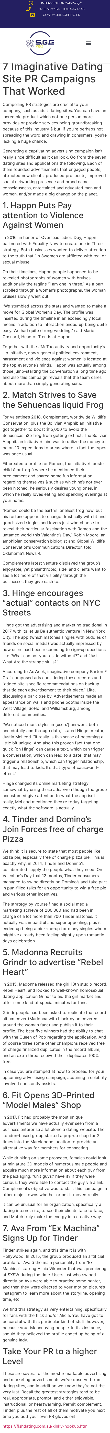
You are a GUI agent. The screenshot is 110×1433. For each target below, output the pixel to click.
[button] (88, 43)
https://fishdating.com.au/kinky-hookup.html (46, 1426)
